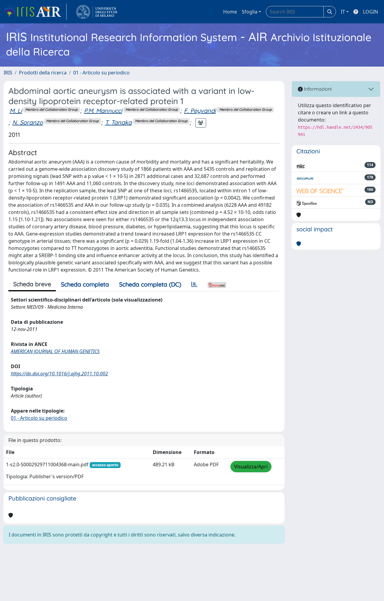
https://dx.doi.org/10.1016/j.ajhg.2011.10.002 (59, 373)
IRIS (8, 72)
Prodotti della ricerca (43, 72)
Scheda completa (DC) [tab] (150, 284)
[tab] (194, 284)
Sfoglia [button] (249, 11)
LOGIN (370, 11)
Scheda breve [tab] (32, 284)
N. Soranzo (27, 122)
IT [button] (343, 11)
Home (230, 11)
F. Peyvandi (200, 110)
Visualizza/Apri (251, 466)
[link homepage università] (96, 12)
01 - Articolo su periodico (101, 72)
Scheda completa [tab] (85, 284)
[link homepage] (35, 12)
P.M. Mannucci (103, 110)
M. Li (16, 110)
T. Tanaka (118, 122)
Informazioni (317, 89)
